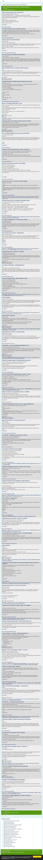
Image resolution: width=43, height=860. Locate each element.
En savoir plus (12, 858)
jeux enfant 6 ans (15, 217)
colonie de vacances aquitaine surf (8, 313)
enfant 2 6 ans (30, 682)
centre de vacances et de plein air (10, 839)
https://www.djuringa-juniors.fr (9, 493)
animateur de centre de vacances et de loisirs (12, 824)
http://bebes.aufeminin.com (9, 418)
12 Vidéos (8, 9)
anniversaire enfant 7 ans (8, 603)
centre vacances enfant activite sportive (15, 294)
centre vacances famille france (9, 842)
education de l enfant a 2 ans (13, 328)
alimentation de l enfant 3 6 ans (25, 357)
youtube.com (6, 581)
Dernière (17, 812)
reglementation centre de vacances (10, 833)
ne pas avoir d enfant (33, 664)
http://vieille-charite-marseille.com (10, 681)
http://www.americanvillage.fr (9, 195)
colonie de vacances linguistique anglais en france (26, 197)
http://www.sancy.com (8, 215)
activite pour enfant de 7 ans (29, 516)
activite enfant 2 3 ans (9, 295)
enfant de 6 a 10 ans (25, 495)
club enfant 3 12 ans (36, 618)
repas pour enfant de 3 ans (20, 358)
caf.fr (5, 116)
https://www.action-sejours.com (9, 808)
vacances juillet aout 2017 (6, 119)
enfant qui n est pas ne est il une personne (16, 663)
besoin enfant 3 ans (35, 357)
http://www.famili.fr (7, 147)
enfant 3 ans (7, 464)
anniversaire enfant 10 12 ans (12, 602)
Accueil (2, 850)
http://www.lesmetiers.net (8, 37)
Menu (40, 1)
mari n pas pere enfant (31, 663)
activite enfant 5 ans (35, 559)
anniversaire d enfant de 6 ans (23, 602)
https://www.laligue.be (8, 528)
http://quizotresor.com (8, 161)
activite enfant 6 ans (14, 249)
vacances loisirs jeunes (8, 841)
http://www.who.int (7, 327)
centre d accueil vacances (8, 822)
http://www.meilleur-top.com (9, 777)
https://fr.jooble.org (7, 26)
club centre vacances (7, 843)
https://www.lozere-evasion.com (10, 292)
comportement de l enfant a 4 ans (8, 358)
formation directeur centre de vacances (11, 834)
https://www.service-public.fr (9, 462)
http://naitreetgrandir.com (8, 276)
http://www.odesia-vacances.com (10, 478)
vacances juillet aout (21, 388)
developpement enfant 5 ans (7, 560)
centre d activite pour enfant (13, 495)
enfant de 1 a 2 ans (26, 294)
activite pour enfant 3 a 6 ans (13, 216)
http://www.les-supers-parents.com (10, 543)
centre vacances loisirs (8, 845)
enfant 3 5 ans (33, 463)
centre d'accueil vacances (15, 699)
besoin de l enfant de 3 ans (14, 357)
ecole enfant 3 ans (23, 792)
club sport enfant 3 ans (20, 619)
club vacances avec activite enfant (9, 619)
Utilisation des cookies (30, 850)
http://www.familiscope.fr (8, 247)
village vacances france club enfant (14, 618)
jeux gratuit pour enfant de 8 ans (23, 583)
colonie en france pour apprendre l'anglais (11, 197)
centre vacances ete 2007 (8, 830)
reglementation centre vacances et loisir (11, 820)
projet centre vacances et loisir (9, 835)
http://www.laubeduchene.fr (9, 372)
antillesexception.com (8, 79)
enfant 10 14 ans (8, 496)
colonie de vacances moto (19, 295)
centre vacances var (7, 838)
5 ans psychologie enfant (12, 329)
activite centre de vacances (8, 823)
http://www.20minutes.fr (8, 131)
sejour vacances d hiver (6, 217)
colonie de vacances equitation (24, 312)
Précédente (10, 812)
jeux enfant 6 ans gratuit (12, 583)
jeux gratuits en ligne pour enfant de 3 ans (14, 582)
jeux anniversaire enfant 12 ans (19, 603)
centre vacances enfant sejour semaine (28, 716)
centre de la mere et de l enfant (17, 764)
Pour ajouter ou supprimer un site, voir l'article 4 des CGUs (12, 852)
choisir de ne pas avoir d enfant (20, 664)
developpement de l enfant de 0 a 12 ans (26, 249)
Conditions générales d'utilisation (18, 850)
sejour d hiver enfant (11, 763)
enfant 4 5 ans (33, 328)
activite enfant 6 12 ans (11, 248)
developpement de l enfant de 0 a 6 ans (24, 248)
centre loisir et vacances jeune (9, 827)
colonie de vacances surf (18, 313)
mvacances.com (7, 730)
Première (5, 812)
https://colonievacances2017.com (10, 52)
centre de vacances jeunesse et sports (22, 763)
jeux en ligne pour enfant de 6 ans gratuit (27, 582)
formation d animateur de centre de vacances (12, 837)
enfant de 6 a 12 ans (22, 682)
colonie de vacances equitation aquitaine (12, 312)
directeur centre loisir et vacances (10, 826)
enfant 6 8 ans (8, 683)
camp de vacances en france (9, 846)
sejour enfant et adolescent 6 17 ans (14, 716)
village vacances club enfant (26, 618)
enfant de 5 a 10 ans (24, 328)
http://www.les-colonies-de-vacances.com (11, 101)
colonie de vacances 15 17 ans (24, 717)
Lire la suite (4, 24)
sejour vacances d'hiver (34, 216)
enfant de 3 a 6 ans (25, 216)
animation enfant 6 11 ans (17, 496)
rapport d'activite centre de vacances (32, 698)
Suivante (13, 812)
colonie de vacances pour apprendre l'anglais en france (16, 196)
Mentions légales (8, 850)
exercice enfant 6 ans (20, 516)
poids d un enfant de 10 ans (15, 531)
